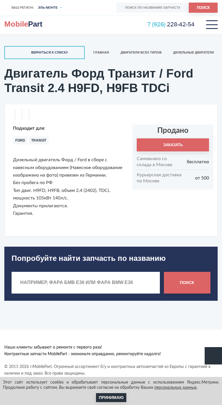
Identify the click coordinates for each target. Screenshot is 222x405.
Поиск (203, 8)
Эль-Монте (48, 7)
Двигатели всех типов (141, 52)
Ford (20, 140)
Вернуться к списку (49, 52)
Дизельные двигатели (193, 52)
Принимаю (111, 397)
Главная (101, 52)
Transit (38, 140)
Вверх (213, 355)
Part (23, 24)
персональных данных (175, 388)
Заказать (173, 145)
